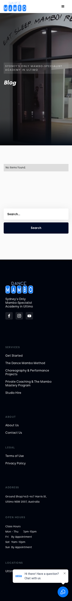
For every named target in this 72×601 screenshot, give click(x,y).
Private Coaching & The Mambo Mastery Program (28, 383)
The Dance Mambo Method (25, 363)
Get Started (14, 355)
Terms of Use (14, 456)
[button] (62, 6)
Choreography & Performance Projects (27, 372)
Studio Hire (13, 393)
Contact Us (13, 432)
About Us (12, 425)
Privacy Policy (15, 463)
